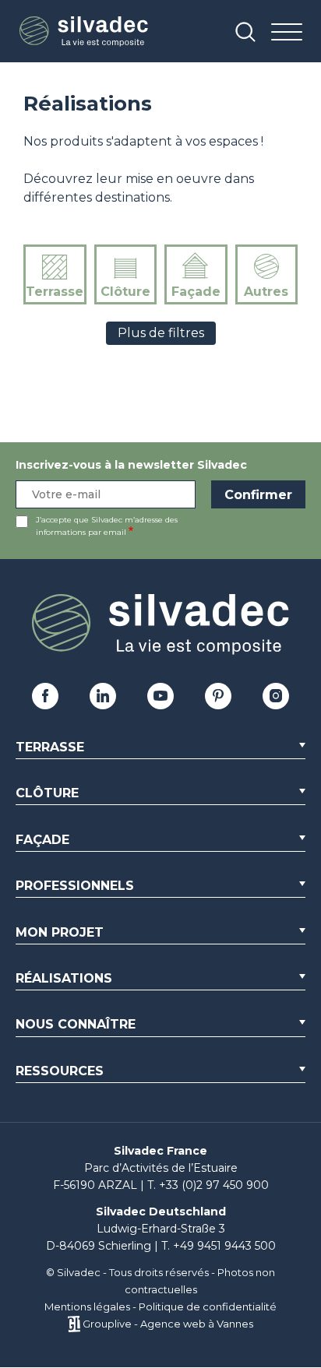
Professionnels (75, 885)
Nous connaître (76, 1024)
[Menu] (286, 33)
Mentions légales (87, 1306)
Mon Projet (60, 932)
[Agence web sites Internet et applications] (73, 1323)
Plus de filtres (161, 332)
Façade (195, 291)
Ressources (60, 1071)
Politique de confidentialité (208, 1306)
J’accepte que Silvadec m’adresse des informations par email (107, 526)
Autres (266, 291)
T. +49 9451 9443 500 (218, 1246)
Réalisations (64, 978)
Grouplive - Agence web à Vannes (168, 1323)
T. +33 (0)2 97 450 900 (208, 1185)
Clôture (125, 291)
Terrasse (54, 291)
